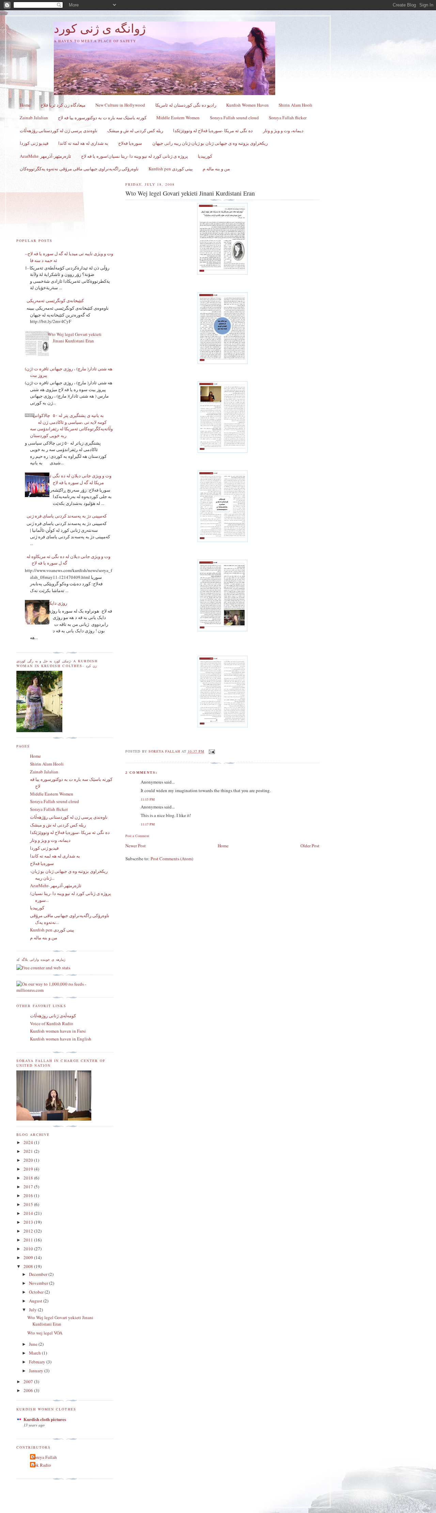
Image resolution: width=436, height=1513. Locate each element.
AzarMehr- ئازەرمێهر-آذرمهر (45, 156)
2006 (29, 1390)
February (37, 1362)
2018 (29, 1178)
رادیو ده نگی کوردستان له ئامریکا (185, 105)
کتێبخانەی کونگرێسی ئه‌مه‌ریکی (55, 300)
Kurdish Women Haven (247, 105)
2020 (29, 1160)
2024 (29, 1142)
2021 (29, 1151)
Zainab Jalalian (34, 117)
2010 (29, 1249)
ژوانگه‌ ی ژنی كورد (100, 28)
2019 (29, 1169)
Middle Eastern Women (178, 117)
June (33, 1344)
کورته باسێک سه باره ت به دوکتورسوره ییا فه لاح (102, 117)
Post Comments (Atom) (172, 858)
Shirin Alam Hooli (295, 105)
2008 (29, 1266)
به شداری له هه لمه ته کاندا (83, 143)
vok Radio (41, 1465)
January (36, 1371)
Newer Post (135, 846)
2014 (29, 1213)
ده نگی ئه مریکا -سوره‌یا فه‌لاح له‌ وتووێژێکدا (213, 130)
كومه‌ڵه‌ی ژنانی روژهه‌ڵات (53, 1016)
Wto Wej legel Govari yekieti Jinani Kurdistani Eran (75, 337)
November (39, 1283)
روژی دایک (57, 603)
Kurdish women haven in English (60, 1039)
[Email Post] (212, 751)
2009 (29, 1257)
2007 (29, 1381)
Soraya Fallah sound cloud (234, 117)
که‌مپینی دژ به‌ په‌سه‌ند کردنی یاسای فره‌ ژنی (67, 516)
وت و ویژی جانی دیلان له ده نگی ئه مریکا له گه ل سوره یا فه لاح (79, 479)
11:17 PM (148, 824)
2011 (29, 1240)
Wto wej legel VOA (44, 1333)
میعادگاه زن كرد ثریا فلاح (63, 105)
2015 (29, 1204)
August (36, 1301)
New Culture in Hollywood (120, 105)
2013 (29, 1222)
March (35, 1353)
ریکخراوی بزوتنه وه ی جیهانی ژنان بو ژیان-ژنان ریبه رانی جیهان (210, 143)
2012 (29, 1231)
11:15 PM (148, 799)
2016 (29, 1195)
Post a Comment (137, 835)
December (38, 1274)
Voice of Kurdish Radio (51, 1023)
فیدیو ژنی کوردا (34, 143)
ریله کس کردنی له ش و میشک (135, 130)
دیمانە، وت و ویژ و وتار (283, 130)
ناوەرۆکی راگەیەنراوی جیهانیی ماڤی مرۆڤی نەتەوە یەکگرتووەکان (79, 169)
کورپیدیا (205, 156)
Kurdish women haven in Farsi (58, 1031)
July (33, 1310)
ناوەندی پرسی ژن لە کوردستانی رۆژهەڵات (58, 130)
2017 (29, 1187)
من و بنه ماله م (216, 169)
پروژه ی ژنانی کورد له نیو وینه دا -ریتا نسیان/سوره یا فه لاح (134, 156)
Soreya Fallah (44, 1457)
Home (25, 105)
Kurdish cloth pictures (45, 1419)
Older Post (310, 846)
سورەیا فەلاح (130, 143)
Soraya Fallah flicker (288, 117)
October (37, 1292)
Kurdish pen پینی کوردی (171, 169)
